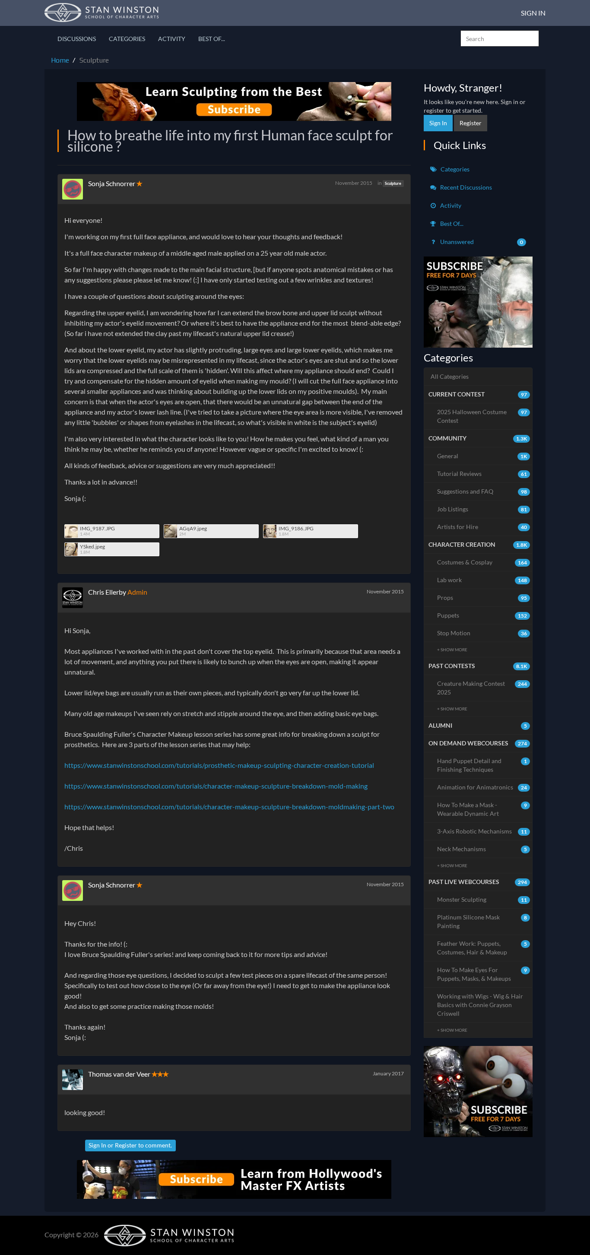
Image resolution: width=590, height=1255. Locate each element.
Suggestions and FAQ (482, 491)
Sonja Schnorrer (111, 183)
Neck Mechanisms (482, 849)
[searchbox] (499, 38)
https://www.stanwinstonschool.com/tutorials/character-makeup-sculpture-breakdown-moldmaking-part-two (229, 806)
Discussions (76, 38)
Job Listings (482, 509)
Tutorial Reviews (482, 473)
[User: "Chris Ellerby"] (75, 597)
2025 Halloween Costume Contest (482, 416)
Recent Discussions (465, 187)
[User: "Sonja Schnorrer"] (75, 189)
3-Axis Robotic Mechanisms (482, 831)
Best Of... (211, 38)
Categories (127, 38)
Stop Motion (482, 633)
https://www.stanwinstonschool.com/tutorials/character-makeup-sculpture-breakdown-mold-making (216, 786)
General (482, 456)
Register (126, 1145)
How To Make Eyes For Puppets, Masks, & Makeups (482, 974)
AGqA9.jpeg (193, 528)
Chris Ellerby (107, 592)
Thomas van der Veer (119, 1074)
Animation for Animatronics (482, 787)
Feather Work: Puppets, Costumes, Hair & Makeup (482, 948)
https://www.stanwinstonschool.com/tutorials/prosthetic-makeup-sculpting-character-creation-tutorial (219, 765)
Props (482, 597)
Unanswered (481, 241)
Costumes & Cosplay (482, 562)
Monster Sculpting (482, 899)
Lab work (482, 579)
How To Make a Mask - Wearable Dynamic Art (482, 809)
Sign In (533, 13)
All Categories (450, 376)
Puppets (482, 615)
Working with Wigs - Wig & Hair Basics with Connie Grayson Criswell (480, 1004)
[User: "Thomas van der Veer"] (75, 1079)
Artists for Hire (482, 526)
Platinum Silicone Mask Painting (482, 921)
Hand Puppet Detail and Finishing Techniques (482, 765)
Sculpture (393, 183)
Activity (171, 38)
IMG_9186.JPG (296, 528)
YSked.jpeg (92, 546)
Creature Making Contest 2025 (482, 688)
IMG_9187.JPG (97, 528)
